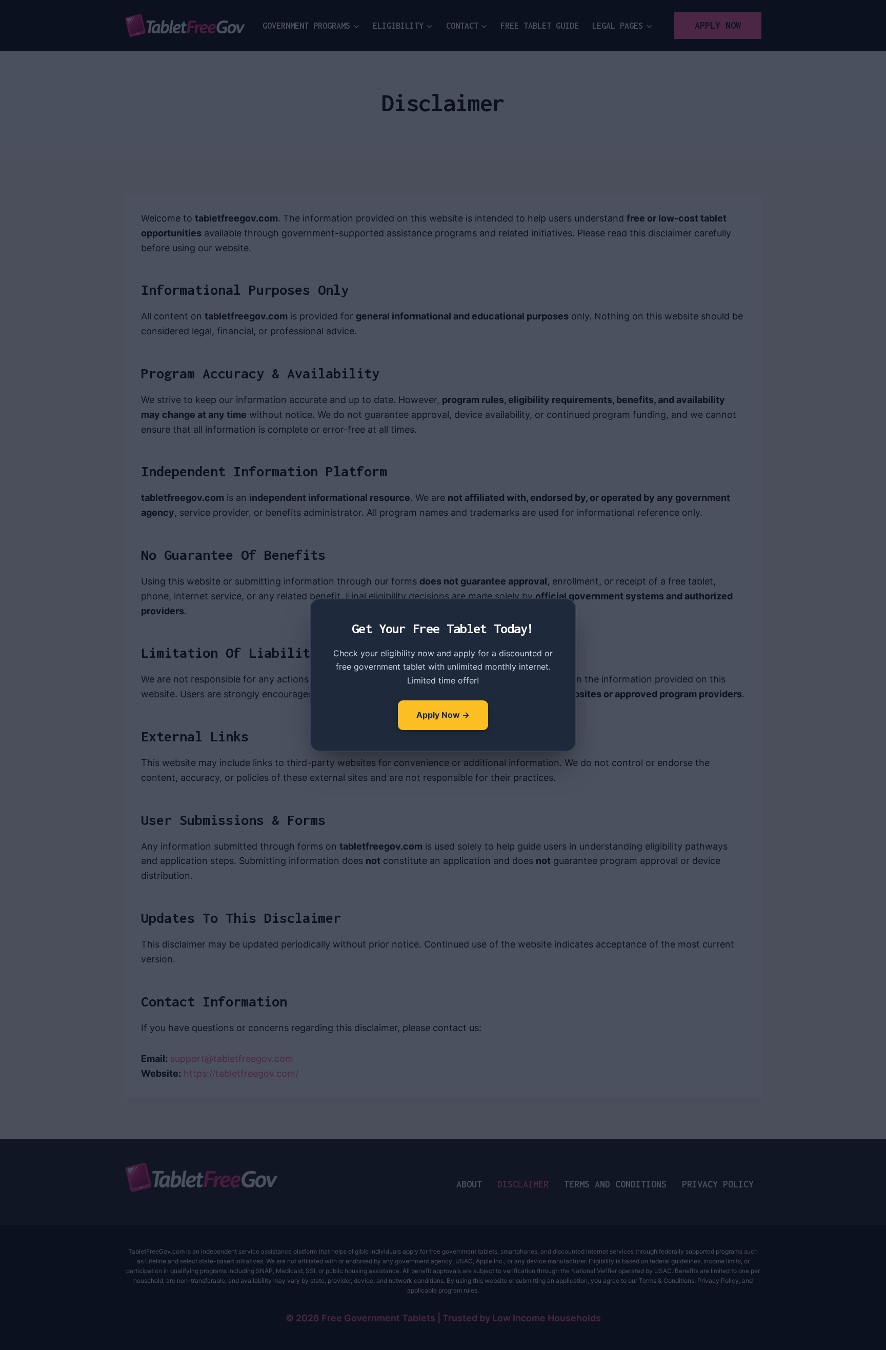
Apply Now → (443, 715)
